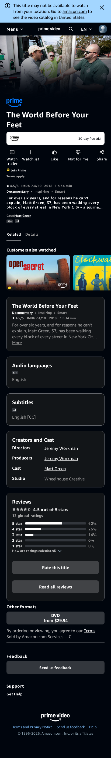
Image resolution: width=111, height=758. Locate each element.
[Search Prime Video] (71, 29)
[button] (37, 550)
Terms (89, 630)
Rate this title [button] (55, 567)
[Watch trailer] (12, 152)
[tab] (13, 234)
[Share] (101, 152)
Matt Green (22, 216)
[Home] (49, 29)
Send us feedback (71, 727)
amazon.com (75, 11)
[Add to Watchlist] (30, 152)
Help (93, 727)
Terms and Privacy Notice (32, 727)
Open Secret (38, 272)
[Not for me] (78, 152)
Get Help (14, 694)
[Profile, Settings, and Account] (103, 29)
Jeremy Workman (61, 448)
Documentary (17, 191)
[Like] (54, 152)
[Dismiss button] (101, 7)
